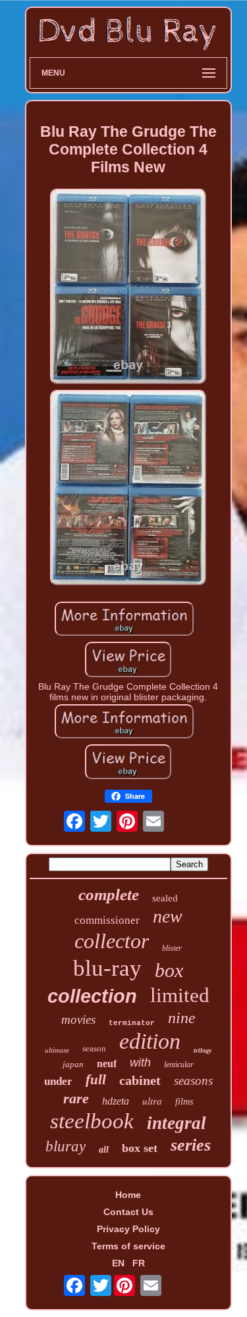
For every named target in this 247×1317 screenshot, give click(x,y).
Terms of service (128, 1246)
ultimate (57, 1050)
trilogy (202, 1050)
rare (76, 1098)
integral (176, 1123)
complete (108, 894)
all (104, 1150)
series (191, 1145)
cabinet (140, 1080)
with (140, 1062)
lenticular (179, 1064)
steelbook (92, 1121)
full (96, 1080)
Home (128, 1194)
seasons (193, 1081)
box (169, 970)
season (94, 1048)
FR (138, 1263)
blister (172, 948)
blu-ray (107, 968)
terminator (132, 1023)
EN (118, 1263)
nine (182, 1017)
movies (78, 1019)
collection (92, 996)
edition (149, 1041)
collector (111, 941)
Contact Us (128, 1212)
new (167, 916)
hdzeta (115, 1101)
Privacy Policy (128, 1229)
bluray (65, 1146)
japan (73, 1064)
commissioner (107, 920)
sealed (165, 898)
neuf (107, 1063)
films (184, 1102)
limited (179, 995)
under (58, 1081)
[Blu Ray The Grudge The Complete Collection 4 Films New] (128, 288)
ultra (152, 1100)
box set (139, 1148)
